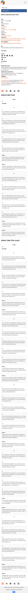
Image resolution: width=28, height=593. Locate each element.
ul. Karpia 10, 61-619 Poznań (7, 29)
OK (13, 591)
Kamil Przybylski (5, 38)
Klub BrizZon (4, 26)
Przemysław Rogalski (16, 40)
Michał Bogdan (4, 40)
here (23, 47)
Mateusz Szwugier (21, 38)
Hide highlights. (4, 77)
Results (5, 7)
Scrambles (6, 10)
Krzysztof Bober (13, 38)
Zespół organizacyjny (6, 35)
